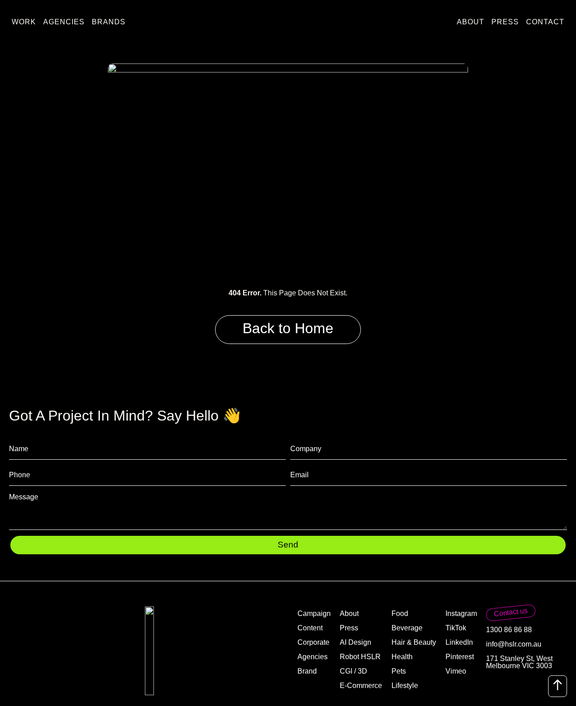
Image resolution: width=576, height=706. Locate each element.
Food (400, 613)
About (470, 22)
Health (402, 657)
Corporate (313, 642)
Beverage (407, 628)
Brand (307, 671)
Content (310, 628)
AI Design (355, 642)
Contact (545, 22)
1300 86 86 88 (509, 630)
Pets (399, 671)
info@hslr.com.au (513, 644)
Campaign (314, 613)
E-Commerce (361, 685)
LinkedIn (459, 642)
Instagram (461, 613)
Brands (109, 22)
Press (505, 22)
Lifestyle (405, 685)
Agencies (64, 22)
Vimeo (456, 671)
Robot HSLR (360, 657)
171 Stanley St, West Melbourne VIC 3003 (519, 662)
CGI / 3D (353, 671)
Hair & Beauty (414, 642)
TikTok (456, 628)
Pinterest (460, 657)
